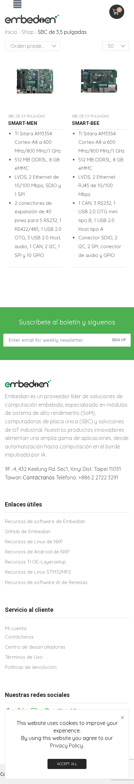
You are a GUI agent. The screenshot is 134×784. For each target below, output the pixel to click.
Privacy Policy (66, 745)
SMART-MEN (22, 123)
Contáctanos (39, 477)
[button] (17, 4)
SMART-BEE (86, 123)
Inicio (11, 32)
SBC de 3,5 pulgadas (26, 116)
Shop (27, 32)
